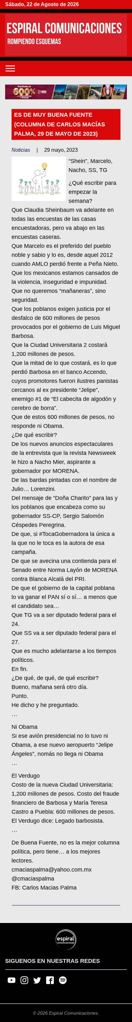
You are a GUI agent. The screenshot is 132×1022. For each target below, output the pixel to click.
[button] (66, 92)
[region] (66, 92)
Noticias (21, 150)
